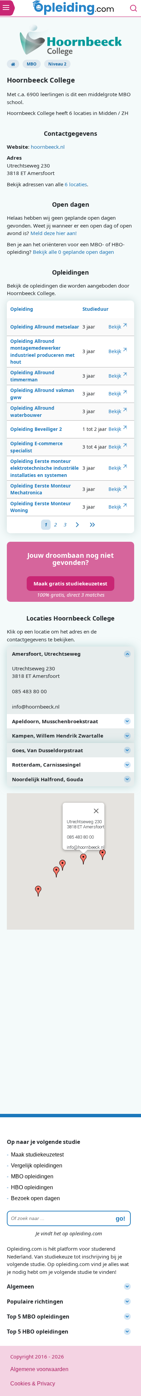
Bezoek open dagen (35, 1198)
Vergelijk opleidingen (36, 1165)
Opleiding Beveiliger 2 (36, 429)
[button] (83, 859)
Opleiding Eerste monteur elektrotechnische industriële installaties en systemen (44, 468)
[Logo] (74, 8)
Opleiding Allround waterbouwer (32, 411)
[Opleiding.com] (13, 64)
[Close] (96, 811)
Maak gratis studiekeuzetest (70, 583)
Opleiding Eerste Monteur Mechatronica (40, 489)
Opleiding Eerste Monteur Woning (40, 506)
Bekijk (114, 327)
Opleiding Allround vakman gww (42, 393)
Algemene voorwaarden (39, 1369)
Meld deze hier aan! (53, 233)
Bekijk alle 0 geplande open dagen (73, 251)
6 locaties (76, 184)
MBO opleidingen (32, 1176)
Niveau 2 (57, 64)
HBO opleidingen (32, 1187)
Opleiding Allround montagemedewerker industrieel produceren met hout (42, 351)
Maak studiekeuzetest (37, 1155)
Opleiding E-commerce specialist (36, 446)
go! (120, 1218)
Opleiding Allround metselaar (44, 327)
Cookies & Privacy (32, 1383)
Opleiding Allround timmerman (32, 375)
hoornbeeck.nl (48, 146)
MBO (32, 64)
